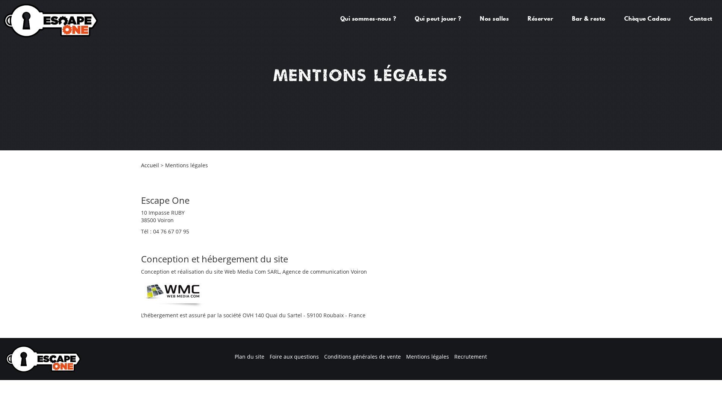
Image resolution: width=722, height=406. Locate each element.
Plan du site (249, 356)
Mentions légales (427, 356)
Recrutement (470, 356)
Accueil (150, 165)
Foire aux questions (294, 356)
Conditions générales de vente (362, 356)
